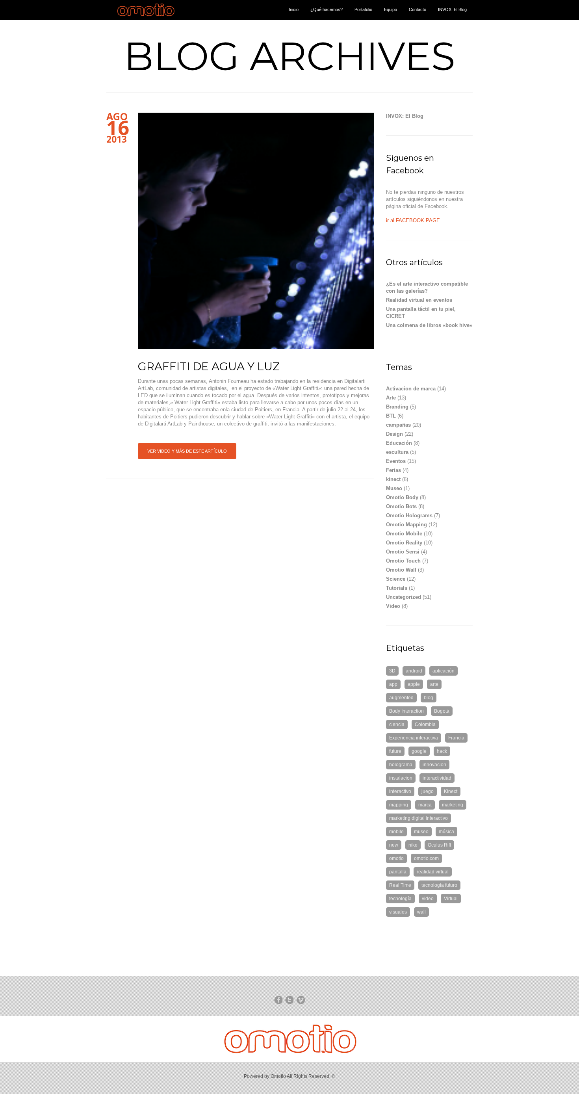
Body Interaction (406, 711)
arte (434, 684)
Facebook (278, 1000)
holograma (400, 764)
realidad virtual (433, 872)
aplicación (443, 671)
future (395, 751)
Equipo (390, 9)
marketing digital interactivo (418, 818)
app (393, 684)
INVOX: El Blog (452, 9)
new (393, 845)
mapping (398, 805)
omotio (396, 858)
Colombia (425, 724)
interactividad (437, 778)
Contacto (417, 9)
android (414, 671)
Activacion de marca (411, 389)
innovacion (434, 764)
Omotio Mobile (404, 534)
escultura (397, 452)
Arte (391, 398)
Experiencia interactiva (413, 738)
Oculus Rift (439, 845)
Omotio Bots (401, 506)
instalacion (400, 778)
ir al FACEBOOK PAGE (413, 220)
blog (428, 697)
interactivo (400, 791)
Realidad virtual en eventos (419, 300)
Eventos (396, 461)
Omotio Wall (401, 570)
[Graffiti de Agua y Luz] (256, 231)
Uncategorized (403, 597)
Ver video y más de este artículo (187, 451)
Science (395, 579)
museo (421, 831)
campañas (398, 425)
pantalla (397, 872)
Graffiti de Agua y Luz (209, 366)
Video (393, 606)
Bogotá (441, 711)
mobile (396, 831)
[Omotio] (146, 18)
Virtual (451, 898)
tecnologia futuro (439, 885)
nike (413, 845)
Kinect (450, 791)
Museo (394, 488)
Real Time (400, 885)
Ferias (393, 470)
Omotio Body (402, 497)
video (428, 898)
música (446, 831)
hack (442, 751)
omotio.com (426, 858)
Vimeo (300, 1000)
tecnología (400, 898)
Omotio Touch (403, 561)
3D (392, 671)
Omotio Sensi (402, 552)
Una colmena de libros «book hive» (429, 325)
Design (394, 434)
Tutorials (396, 588)
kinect (393, 479)
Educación (399, 443)
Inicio (294, 9)
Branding (397, 407)
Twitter (289, 1000)
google (419, 751)
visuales (398, 912)
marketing (452, 805)
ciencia (397, 724)
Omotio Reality (404, 543)
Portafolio (363, 9)
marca (425, 805)
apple (414, 684)
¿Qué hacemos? (326, 9)
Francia (456, 738)
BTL (391, 416)
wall (421, 912)
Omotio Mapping (406, 524)
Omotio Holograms (409, 515)
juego (427, 791)
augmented (401, 697)
